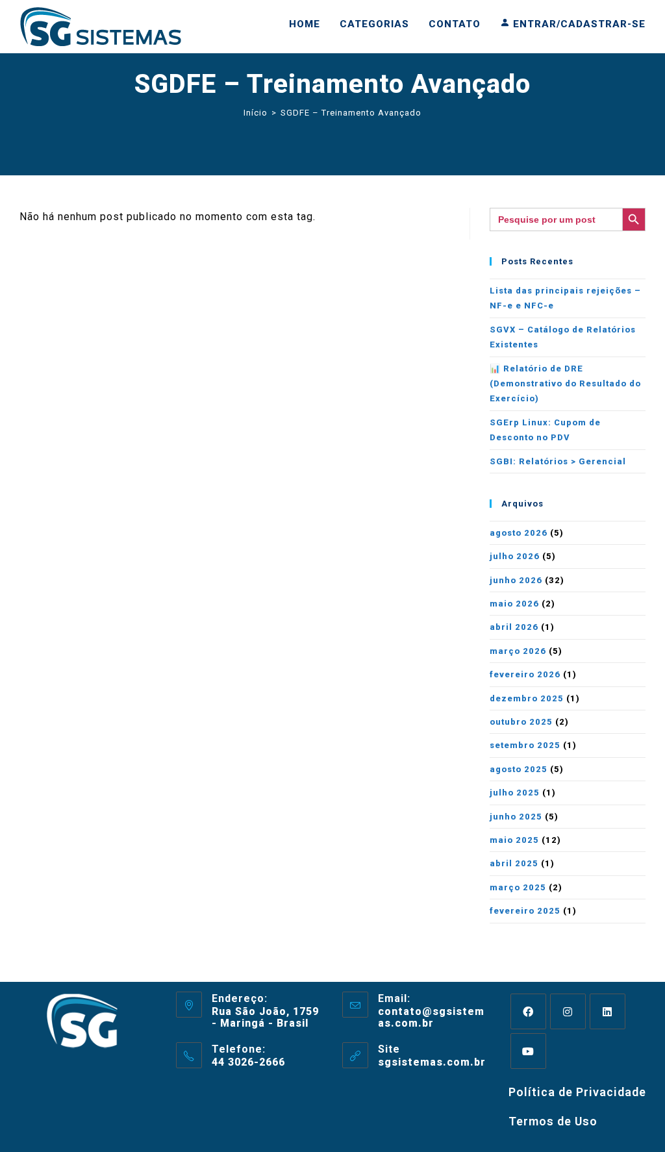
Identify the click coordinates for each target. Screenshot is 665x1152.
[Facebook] (528, 1011)
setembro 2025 (525, 745)
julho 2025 (515, 792)
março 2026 (518, 651)
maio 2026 (514, 603)
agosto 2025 (518, 769)
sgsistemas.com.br (432, 1062)
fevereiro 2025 (525, 911)
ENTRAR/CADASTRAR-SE (578, 24)
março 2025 (518, 887)
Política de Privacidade (577, 1092)
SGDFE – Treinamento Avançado (351, 113)
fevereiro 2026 (525, 674)
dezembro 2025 (527, 698)
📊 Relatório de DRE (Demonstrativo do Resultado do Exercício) (565, 384)
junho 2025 (516, 816)
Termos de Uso (552, 1121)
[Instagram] (568, 1011)
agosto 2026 (518, 533)
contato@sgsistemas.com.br (431, 1017)
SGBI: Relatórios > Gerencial (558, 461)
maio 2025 (514, 840)
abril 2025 (514, 863)
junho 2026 (516, 580)
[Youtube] (528, 1051)
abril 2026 (514, 627)
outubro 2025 (521, 722)
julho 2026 (515, 556)
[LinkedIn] (607, 1011)
